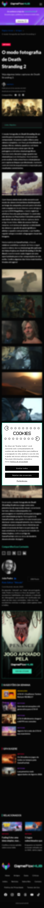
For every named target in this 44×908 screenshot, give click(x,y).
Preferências (22, 481)
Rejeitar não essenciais (22, 475)
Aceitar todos (22, 468)
